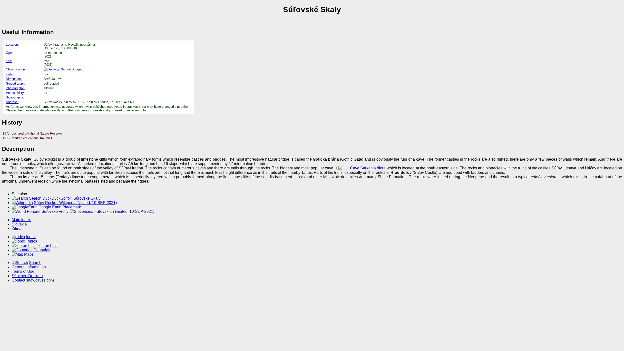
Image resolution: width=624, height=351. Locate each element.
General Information (29, 267)
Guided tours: (15, 83)
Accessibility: (15, 93)
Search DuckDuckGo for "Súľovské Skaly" (65, 198)
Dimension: (14, 79)
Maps (29, 254)
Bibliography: (15, 97)
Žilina (16, 228)
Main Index (21, 220)
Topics (31, 241)
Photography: (15, 88)
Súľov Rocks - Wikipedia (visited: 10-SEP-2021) (75, 203)
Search (35, 263)
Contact (33, 280)
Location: (12, 44)
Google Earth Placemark (60, 207)
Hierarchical (48, 246)
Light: (10, 74)
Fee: (9, 61)
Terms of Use (23, 271)
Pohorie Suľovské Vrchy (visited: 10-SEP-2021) (90, 211)
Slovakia (19, 224)
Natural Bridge (71, 69)
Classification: (16, 69)
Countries (41, 250)
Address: (12, 102)
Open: (10, 53)
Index (31, 237)
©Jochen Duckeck (27, 276)
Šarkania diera (373, 168)
